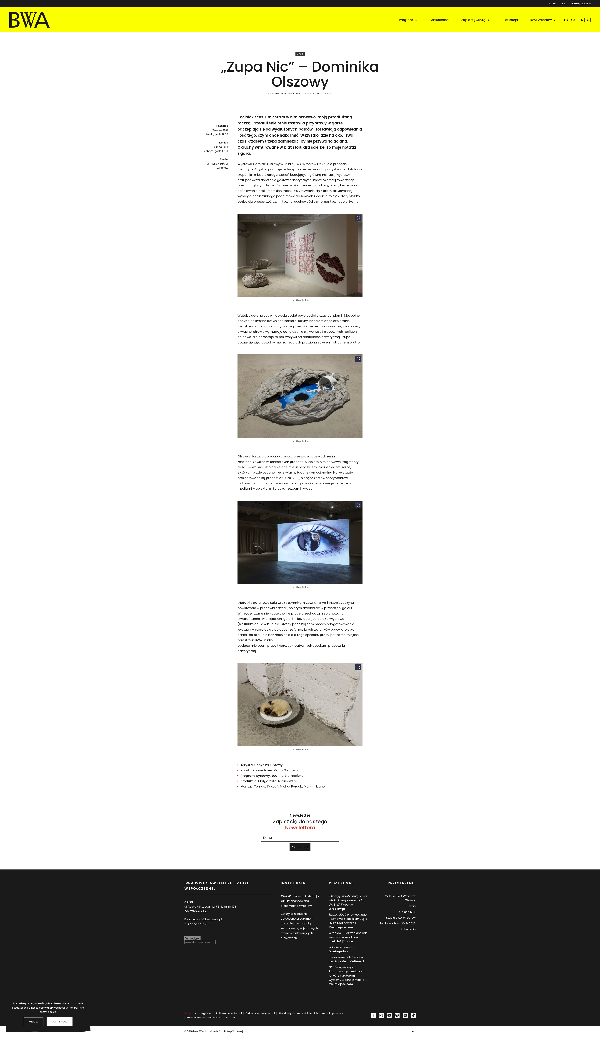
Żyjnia (412, 906)
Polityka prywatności (229, 1013)
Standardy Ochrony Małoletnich (298, 1013)
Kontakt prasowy (332, 1013)
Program (406, 20)
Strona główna (281, 93)
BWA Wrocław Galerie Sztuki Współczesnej (218, 1031)
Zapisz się (300, 847)
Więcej (33, 1021)
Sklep (563, 3)
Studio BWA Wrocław (401, 918)
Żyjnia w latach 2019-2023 (398, 923)
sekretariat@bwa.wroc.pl (204, 919)
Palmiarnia (408, 929)
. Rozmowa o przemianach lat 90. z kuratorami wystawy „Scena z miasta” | (348, 975)
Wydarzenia (305, 93)
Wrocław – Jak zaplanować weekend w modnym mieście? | (348, 937)
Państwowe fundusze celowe (204, 1017)
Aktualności (440, 20)
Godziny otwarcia (581, 3)
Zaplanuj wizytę (473, 20)
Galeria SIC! (407, 912)
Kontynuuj (59, 1021)
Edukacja (510, 20)
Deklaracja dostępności (260, 1013)
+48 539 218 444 (199, 924)
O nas (552, 3)
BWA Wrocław (541, 20)
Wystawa (324, 93)
